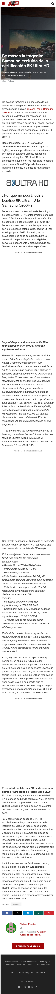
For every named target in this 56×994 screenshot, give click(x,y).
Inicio (4, 81)
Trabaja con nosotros (29, 961)
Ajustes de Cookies (42, 964)
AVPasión (31, 981)
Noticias (11, 81)
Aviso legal (44, 961)
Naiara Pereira (11, 72)
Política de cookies (24, 964)
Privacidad (10, 964)
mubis (42, 972)
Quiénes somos (11, 961)
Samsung (16, 904)
